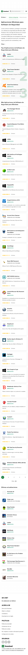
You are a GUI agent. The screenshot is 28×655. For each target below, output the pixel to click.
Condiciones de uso (6, 626)
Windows (3, 17)
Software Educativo (23, 17)
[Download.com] (5, 11)
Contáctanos (5, 613)
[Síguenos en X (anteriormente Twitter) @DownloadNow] (6, 642)
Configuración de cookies (8, 634)
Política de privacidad (6, 624)
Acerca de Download (6, 608)
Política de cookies (6, 629)
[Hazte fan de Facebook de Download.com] (3, 642)
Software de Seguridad (13, 17)
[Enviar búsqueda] (10, 11)
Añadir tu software (6, 611)
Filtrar (2, 44)
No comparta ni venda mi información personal (12, 631)
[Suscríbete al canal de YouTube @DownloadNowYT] (9, 642)
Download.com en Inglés (7, 616)
